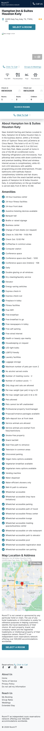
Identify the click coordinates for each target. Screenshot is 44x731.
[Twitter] (9, 667)
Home (4, 678)
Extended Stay (8, 705)
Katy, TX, (23, 19)
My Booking (7, 697)
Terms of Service (9, 681)
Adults (18, 97)
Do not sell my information (14, 686)
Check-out (27, 88)
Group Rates (7, 700)
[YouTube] (21, 667)
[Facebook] (3, 667)
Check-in (4, 88)
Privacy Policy (8, 684)
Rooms (3, 97)
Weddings (6, 702)
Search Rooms (22, 107)
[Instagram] (15, 667)
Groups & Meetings (32, 67)
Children (34, 97)
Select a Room (22, 27)
